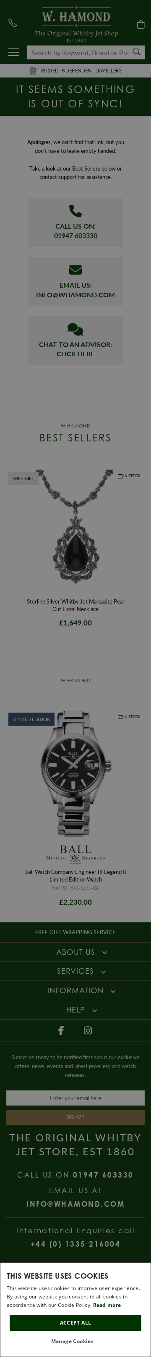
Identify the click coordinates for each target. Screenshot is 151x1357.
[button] (75, 1341)
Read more (107, 1305)
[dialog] (75, 1309)
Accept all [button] (75, 1322)
